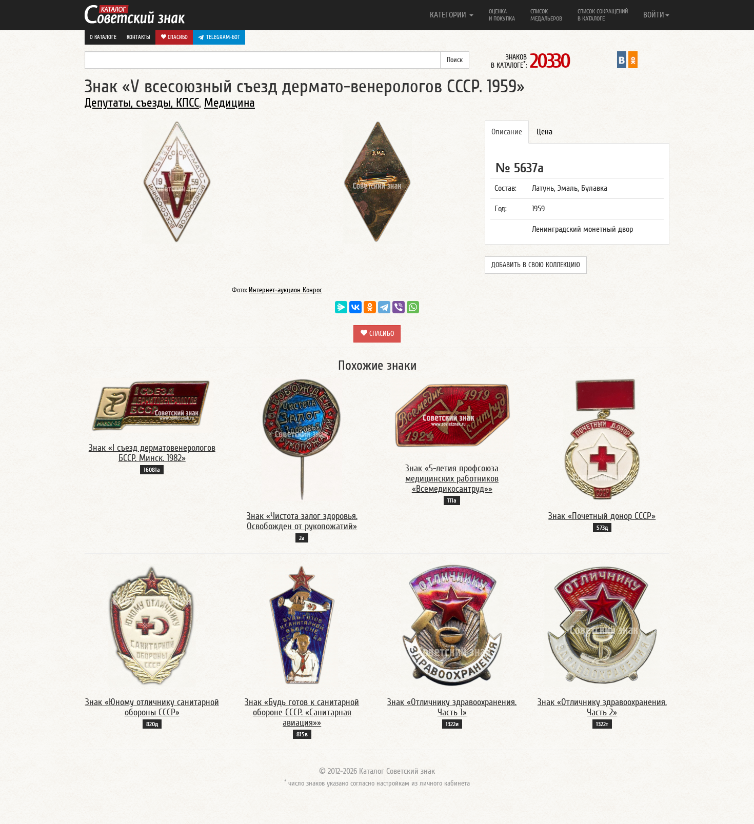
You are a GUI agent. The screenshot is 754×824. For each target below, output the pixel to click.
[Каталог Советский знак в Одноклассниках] (633, 59)
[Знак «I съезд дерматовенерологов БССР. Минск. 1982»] (151, 405)
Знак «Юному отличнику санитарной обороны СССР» (152, 707)
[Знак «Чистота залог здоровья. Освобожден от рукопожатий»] (302, 439)
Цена (544, 131)
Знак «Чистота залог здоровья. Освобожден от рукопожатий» (302, 521)
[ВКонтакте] (355, 307)
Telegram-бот (223, 37)
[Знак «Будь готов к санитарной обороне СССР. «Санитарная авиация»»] (302, 625)
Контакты (138, 37)
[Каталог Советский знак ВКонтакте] (621, 59)
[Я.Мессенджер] (341, 307)
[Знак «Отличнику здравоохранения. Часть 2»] (602, 625)
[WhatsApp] (413, 307)
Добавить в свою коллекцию (535, 265)
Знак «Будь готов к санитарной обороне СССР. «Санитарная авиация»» (302, 712)
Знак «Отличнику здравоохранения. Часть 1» (452, 707)
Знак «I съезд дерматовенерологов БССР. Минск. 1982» (152, 453)
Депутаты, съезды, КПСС (142, 103)
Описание (506, 131)
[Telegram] (384, 307)
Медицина (229, 103)
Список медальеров (546, 15)
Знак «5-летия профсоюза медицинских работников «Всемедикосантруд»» (452, 478)
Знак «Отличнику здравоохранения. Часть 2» (602, 707)
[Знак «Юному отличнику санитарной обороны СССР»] (152, 625)
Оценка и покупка (502, 15)
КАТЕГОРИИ (449, 14)
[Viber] (398, 307)
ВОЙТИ (653, 14)
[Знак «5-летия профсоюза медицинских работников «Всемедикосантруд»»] (451, 415)
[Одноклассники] (370, 307)
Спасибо (177, 37)
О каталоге (103, 37)
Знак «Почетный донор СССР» (602, 516)
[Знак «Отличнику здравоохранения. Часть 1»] (452, 625)
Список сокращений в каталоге (603, 15)
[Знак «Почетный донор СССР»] (602, 439)
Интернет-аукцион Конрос (285, 290)
